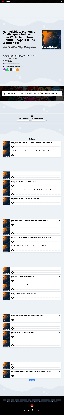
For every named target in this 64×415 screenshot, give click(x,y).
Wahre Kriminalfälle (19, 401)
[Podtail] (11, 70)
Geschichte (13, 401)
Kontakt (38, 410)
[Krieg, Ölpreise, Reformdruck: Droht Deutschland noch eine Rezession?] (6, 326)
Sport (55, 401)
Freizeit (31, 401)
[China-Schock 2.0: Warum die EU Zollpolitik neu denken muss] (6, 184)
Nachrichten (5, 63)
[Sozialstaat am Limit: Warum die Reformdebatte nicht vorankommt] (6, 201)
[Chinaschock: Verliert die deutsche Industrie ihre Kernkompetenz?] (6, 231)
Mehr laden (32, 380)
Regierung (36, 401)
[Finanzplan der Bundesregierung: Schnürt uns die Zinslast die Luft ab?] (6, 270)
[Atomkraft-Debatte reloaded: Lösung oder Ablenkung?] (6, 279)
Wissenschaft (51, 401)
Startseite (26, 410)
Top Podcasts (30, 410)
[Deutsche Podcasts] (32, 405)
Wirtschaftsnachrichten (12, 63)
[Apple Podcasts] (4, 70)
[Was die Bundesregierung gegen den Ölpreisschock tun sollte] (6, 287)
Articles (35, 410)
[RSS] (17, 70)
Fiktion (8, 401)
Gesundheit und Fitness (43, 401)
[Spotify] (7, 70)
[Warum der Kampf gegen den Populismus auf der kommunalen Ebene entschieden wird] (6, 223)
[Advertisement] (32, 10)
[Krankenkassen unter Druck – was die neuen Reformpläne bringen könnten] (6, 318)
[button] (61, 1)
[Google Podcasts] (14, 70)
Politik (19, 63)
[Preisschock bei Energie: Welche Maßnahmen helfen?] (6, 335)
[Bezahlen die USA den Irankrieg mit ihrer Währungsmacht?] (6, 296)
